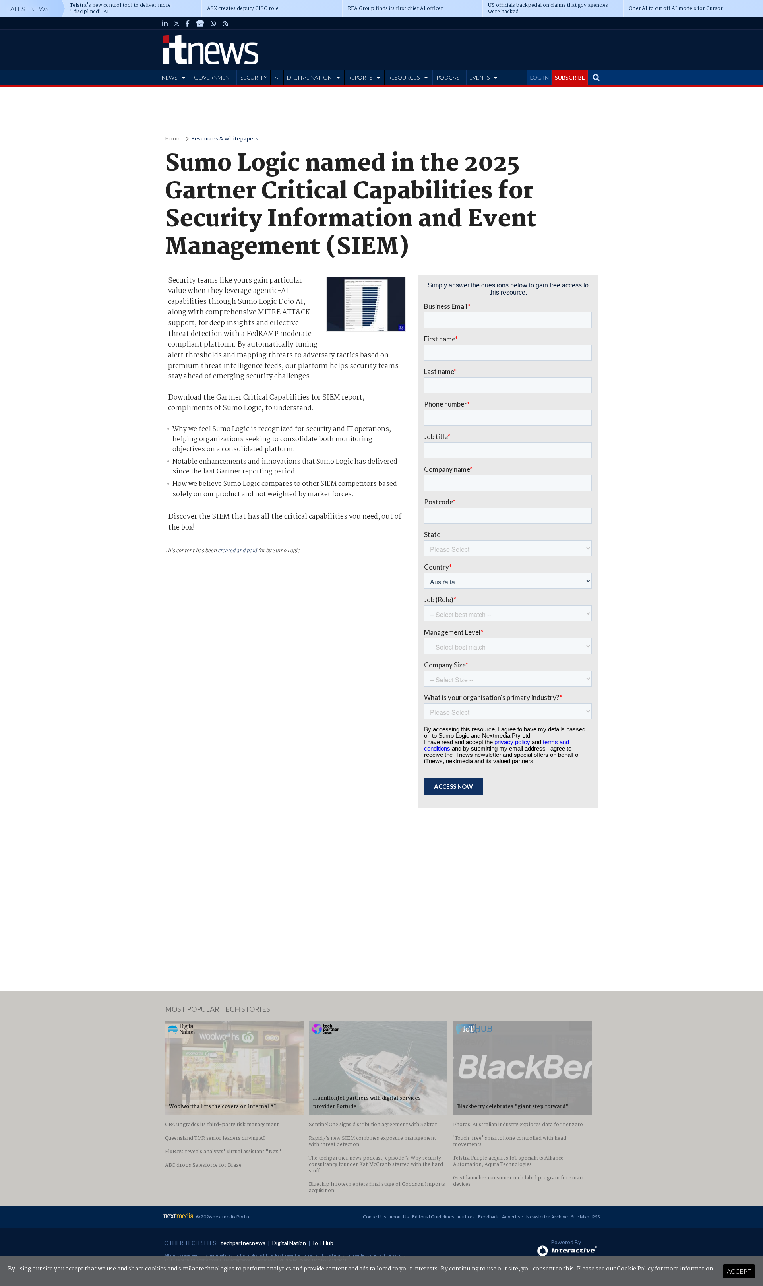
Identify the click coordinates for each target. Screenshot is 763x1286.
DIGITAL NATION (309, 77)
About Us (399, 1217)
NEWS (169, 77)
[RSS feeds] (225, 23)
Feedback (488, 1217)
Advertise (512, 1217)
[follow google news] (200, 23)
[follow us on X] (176, 23)
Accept (739, 1271)
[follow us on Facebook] (187, 23)
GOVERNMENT (213, 77)
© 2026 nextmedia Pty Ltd (223, 1217)
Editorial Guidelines (433, 1217)
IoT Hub (323, 1242)
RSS (596, 1217)
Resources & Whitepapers (224, 139)
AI (277, 77)
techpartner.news (243, 1242)
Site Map (580, 1217)
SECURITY (253, 77)
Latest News (28, 8)
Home (173, 139)
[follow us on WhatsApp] (213, 23)
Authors (466, 1217)
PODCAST (449, 77)
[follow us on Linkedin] (165, 23)
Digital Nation (289, 1242)
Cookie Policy (635, 1269)
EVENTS (479, 77)
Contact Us (374, 1217)
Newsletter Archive (547, 1217)
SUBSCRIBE (570, 77)
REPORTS (360, 77)
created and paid (237, 551)
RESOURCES (404, 77)
